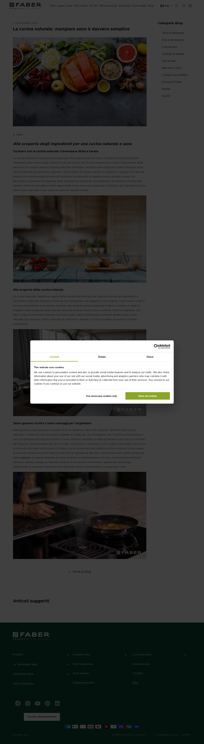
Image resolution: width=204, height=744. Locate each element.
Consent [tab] (54, 356)
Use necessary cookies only (101, 395)
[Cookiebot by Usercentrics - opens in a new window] (156, 346)
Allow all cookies (147, 395)
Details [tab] (102, 356)
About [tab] (149, 356)
